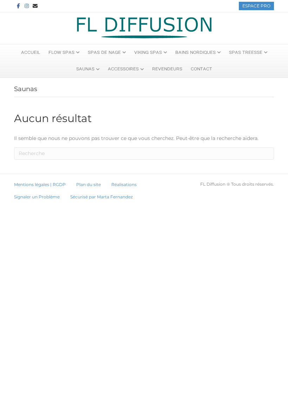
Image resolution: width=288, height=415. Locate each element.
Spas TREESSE (245, 52)
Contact (201, 68)
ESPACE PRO (256, 5)
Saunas (85, 68)
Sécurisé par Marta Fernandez (101, 196)
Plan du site (88, 184)
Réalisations (124, 184)
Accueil (30, 52)
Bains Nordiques (195, 52)
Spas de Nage (104, 52)
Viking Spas (148, 52)
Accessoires (123, 68)
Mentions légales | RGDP (40, 184)
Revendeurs (167, 68)
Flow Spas (61, 52)
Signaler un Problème (37, 196)
